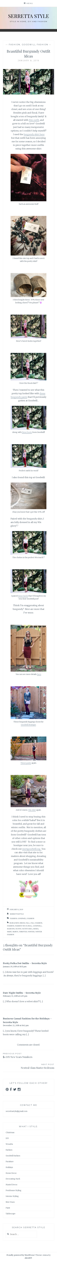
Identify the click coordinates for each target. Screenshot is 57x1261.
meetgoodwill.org (31, 849)
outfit (18, 929)
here (39, 674)
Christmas (10, 1132)
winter (31, 932)
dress (22, 923)
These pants (26, 763)
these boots (27, 432)
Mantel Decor (11, 1185)
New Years (10, 1202)
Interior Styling (12, 1196)
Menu (30, 3)
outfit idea (27, 929)
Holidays (9, 1167)
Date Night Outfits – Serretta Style (22, 993)
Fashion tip (20, 926)
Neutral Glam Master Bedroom (37, 1066)
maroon (11, 929)
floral (28, 926)
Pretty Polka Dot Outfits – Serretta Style (25, 963)
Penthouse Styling (13, 1190)
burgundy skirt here (34, 134)
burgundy (14, 923)
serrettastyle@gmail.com (16, 1111)
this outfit (34, 120)
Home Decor (11, 1173)
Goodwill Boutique (28, 725)
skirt (9, 932)
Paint (8, 1208)
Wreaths (9, 1144)
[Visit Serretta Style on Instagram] (19, 1090)
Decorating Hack (13, 1179)
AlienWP (28, 1258)
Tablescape (10, 1214)
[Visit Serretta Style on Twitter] (14, 1090)
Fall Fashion (36, 923)
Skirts (15, 932)
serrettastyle (17, 914)
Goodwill (37, 926)
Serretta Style (28, 16)
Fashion (14, 44)
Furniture (10, 1161)
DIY (7, 1138)
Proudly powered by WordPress (20, 1255)
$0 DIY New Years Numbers (17, 1055)
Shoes (35, 929)
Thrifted (23, 932)
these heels (23, 596)
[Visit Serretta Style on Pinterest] (7, 1090)
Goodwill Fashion (35, 44)
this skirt (32, 810)
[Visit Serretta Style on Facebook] (11, 1090)
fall (28, 923)
